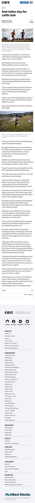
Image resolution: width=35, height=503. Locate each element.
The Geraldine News (10, 377)
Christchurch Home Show (12, 443)
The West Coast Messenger (12, 367)
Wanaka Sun (8, 401)
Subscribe (24, 2)
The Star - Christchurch (11, 379)
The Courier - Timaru (10, 396)
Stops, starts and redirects (12, 469)
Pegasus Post (8, 384)
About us (7, 338)
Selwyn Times (8, 391)
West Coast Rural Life (10, 370)
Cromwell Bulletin (10, 403)
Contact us (8, 334)
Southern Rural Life (10, 415)
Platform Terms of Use (11, 343)
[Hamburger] (31, 2)
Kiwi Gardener (8, 428)
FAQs (6, 471)
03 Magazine (8, 432)
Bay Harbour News (10, 382)
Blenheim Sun (8, 358)
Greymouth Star (9, 363)
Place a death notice (10, 480)
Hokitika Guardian (10, 365)
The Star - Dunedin (10, 411)
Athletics (30, 294)
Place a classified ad (10, 482)
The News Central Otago (11, 408)
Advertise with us (9, 477)
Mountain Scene (9, 406)
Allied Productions (10, 449)
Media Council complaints (12, 346)
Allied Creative (9, 452)
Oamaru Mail (8, 399)
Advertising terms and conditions (14, 485)
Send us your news (10, 336)
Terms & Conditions (10, 466)
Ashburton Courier (10, 394)
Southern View (9, 389)
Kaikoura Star (8, 360)
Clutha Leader (8, 413)
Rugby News (8, 435)
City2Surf (7, 441)
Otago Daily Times (10, 355)
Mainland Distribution (11, 457)
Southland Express (10, 420)
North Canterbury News (11, 372)
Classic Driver (8, 430)
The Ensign (8, 418)
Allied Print (8, 454)
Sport (4, 8)
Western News (8, 387)
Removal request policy (11, 348)
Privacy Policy (8, 341)
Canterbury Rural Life (10, 375)
